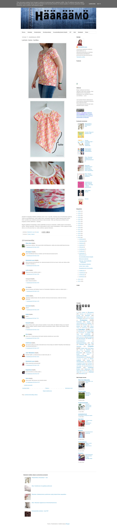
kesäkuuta (81, 251)
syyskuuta (81, 245)
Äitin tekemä (82, 373)
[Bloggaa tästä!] (44, 232)
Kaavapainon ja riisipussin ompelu (85, 415)
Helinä (27, 314)
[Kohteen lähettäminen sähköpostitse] (42, 232)
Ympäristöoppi (84, 372)
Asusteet (87, 315)
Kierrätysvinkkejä (47, 32)
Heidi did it (80, 453)
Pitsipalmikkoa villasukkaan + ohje (88, 125)
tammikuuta (82, 276)
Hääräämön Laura (30, 260)
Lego (77, 334)
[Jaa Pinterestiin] (49, 232)
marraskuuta (82, 241)
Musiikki (89, 338)
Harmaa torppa (82, 391)
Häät (74, 32)
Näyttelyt (81, 344)
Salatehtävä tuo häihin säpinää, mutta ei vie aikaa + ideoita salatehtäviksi (89, 185)
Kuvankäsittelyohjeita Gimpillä (60, 32)
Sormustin (28, 306)
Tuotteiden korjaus (80, 364)
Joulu (84, 326)
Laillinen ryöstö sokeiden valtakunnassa (88, 444)
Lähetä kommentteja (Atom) (31, 394)
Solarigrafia (78, 358)
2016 (79, 231)
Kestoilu (92, 327)
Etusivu (23, 32)
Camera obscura (90, 316)
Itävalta (78, 326)
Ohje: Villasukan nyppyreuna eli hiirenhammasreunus (89, 159)
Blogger (68, 523)
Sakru (27, 378)
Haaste (88, 321)
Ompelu (29, 234)
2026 (79, 211)
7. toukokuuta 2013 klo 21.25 (32, 301)
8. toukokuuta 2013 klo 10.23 (32, 329)
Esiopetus (83, 320)
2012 (79, 279)
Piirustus (78, 351)
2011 (79, 281)
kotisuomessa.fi (82, 255)
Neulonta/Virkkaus (81, 343)
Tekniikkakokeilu (80, 361)
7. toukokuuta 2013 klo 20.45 (32, 265)
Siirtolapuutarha (80, 357)
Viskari (78, 372)
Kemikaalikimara (82, 442)
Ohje (89, 344)
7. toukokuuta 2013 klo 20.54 (32, 282)
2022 (79, 219)
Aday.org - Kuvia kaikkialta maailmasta (85, 261)
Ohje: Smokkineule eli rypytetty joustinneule (42, 486)
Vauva (91, 370)
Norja (92, 343)
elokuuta (81, 247)
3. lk (77, 312)
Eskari (86, 32)
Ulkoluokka (89, 364)
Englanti (92, 318)
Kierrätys (81, 329)
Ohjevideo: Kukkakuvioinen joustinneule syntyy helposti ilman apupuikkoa (89, 168)
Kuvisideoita (81, 332)
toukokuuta (82, 253)
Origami (81, 349)
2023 (79, 217)
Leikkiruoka (87, 334)
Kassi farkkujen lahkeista (85, 264)
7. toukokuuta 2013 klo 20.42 (32, 255)
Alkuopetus (91, 312)
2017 (79, 229)
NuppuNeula (29, 370)
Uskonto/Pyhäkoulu (88, 366)
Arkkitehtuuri (89, 313)
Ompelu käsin (84, 348)
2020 (79, 223)
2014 (79, 235)
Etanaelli (28, 322)
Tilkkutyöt (89, 361)
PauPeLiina (28, 342)
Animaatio (82, 313)
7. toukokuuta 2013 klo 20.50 (32, 274)
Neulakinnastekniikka (80, 339)
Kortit (79, 331)
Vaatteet (33, 234)
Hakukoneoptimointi (80, 323)
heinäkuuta (82, 249)
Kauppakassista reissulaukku (86, 268)
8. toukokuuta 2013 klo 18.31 (32, 356)
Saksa (88, 354)
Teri (26, 287)
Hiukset (78, 324)
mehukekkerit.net (82, 414)
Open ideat (81, 419)
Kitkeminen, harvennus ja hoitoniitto (88, 394)
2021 (79, 221)
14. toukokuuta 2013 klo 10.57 (33, 382)
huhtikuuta (81, 270)
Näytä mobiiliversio (47, 391)
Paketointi (88, 349)
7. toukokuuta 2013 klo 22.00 (32, 309)
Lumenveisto (79, 335)
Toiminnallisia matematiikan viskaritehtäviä (88, 150)
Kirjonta (92, 329)
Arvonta (86, 199)
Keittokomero (84, 327)
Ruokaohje (88, 352)
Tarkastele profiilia (80, 57)
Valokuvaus (87, 369)
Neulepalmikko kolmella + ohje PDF (40, 511)
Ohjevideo (78, 346)
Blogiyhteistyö (79, 317)
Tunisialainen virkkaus (81, 363)
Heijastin (89, 323)
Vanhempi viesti (68, 388)
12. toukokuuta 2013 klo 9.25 (32, 373)
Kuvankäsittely (90, 331)
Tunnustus (90, 363)
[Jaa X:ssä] (46, 232)
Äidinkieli (91, 372)
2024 (79, 215)
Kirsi (27, 334)
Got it (99, 3)
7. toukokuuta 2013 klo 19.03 (32, 247)
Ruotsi (77, 354)
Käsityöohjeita (37, 32)
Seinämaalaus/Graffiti (81, 355)
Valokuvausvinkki (80, 370)
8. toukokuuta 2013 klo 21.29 (32, 365)
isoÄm (27, 270)
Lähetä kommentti (28, 385)
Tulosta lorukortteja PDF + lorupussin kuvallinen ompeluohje (89, 143)
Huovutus (85, 324)
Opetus (92, 348)
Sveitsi (88, 360)
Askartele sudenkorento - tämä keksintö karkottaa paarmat (88, 407)
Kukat (84, 331)
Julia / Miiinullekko (30, 352)
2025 (79, 213)
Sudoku (85, 358)
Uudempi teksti (25, 388)
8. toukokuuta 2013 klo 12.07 (32, 348)
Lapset (89, 332)
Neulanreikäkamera (80, 341)
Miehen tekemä (79, 337)
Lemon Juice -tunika (83, 266)
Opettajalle (80, 32)
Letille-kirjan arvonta (88, 191)
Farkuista (79, 321)
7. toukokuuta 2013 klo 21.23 (32, 291)
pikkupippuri (29, 251)
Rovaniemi (79, 352)
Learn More (92, 3)
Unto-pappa (78, 366)
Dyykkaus (80, 318)
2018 (79, 227)
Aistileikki (83, 312)
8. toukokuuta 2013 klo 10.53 (32, 338)
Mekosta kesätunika (83, 259)
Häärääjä (30, 32)
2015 (79, 233)
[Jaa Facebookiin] (47, 232)
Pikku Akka (28, 243)
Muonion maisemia (89, 337)
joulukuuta (81, 239)
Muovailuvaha (82, 338)
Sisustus (88, 357)
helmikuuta (82, 274)
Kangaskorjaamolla (83, 402)
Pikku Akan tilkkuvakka (84, 380)
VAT (70, 32)
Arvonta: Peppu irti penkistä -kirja (89, 133)
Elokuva (86, 318)
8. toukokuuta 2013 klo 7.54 (32, 318)
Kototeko (80, 430)
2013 (79, 237)
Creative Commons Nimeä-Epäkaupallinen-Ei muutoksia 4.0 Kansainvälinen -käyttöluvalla (84, 115)
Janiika (27, 295)
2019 (79, 225)
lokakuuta (81, 243)
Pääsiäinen (87, 351)
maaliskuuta (82, 272)
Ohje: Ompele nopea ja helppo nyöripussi (88, 175)
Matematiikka (87, 335)
